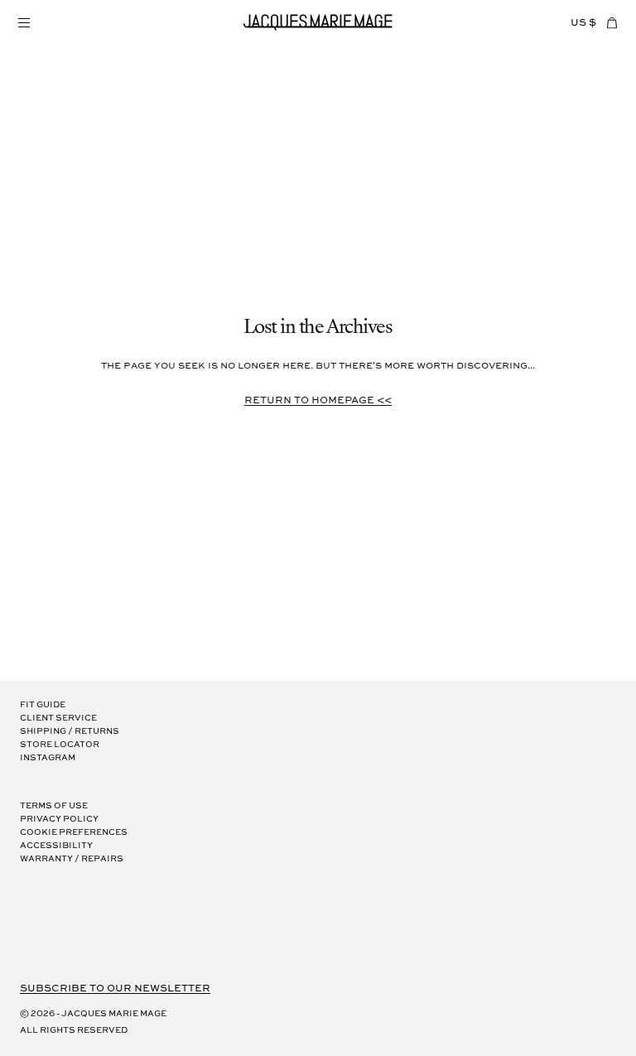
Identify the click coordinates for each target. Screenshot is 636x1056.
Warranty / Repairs (71, 859)
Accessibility (56, 846)
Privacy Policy (59, 819)
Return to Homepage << (318, 400)
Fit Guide (42, 705)
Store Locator (59, 745)
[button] (23, 22)
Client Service (58, 718)
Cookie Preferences (74, 832)
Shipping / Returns (69, 731)
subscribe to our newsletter (115, 988)
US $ (583, 22)
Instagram (47, 758)
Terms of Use (54, 806)
